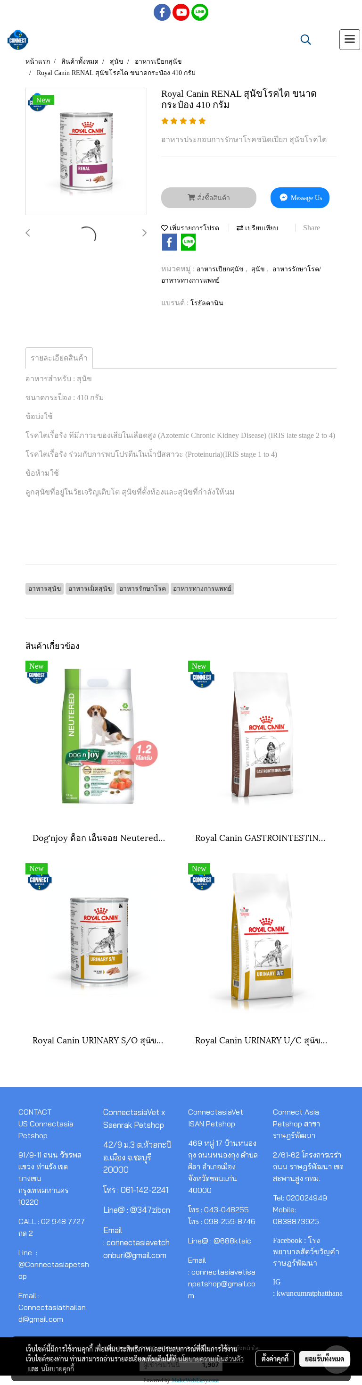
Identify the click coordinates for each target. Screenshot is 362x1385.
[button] (302, 39)
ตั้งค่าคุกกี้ (275, 1358)
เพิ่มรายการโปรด (193, 228)
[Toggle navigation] (349, 39)
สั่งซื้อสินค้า (212, 197)
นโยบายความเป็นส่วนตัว (211, 1358)
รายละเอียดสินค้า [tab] (59, 358)
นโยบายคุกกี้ (57, 1368)
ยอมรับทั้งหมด (325, 1358)
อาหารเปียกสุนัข (221, 269)
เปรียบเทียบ (260, 228)
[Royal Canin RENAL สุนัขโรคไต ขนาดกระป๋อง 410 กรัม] (86, 152)
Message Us (305, 197)
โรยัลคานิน (206, 303)
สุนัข (259, 269)
